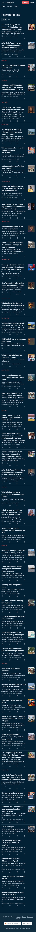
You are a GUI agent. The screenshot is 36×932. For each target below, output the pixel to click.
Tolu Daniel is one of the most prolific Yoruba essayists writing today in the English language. (13, 309)
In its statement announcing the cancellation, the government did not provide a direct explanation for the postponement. (13, 574)
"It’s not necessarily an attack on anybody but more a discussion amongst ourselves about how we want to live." (12, 289)
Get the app (27, 923)
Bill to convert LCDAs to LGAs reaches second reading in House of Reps (12, 809)
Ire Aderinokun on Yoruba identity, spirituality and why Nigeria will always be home (12, 110)
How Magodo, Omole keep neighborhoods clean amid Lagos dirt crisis (11, 132)
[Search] (33, 19)
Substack (9, 928)
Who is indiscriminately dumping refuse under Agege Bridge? (12, 494)
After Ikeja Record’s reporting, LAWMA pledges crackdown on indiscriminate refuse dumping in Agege (13, 472)
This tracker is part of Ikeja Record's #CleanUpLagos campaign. (12, 590)
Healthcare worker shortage (12, 793)
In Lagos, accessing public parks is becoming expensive (12, 650)
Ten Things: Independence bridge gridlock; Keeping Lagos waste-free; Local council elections (13, 755)
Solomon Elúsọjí (14, 118)
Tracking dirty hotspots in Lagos (11, 586)
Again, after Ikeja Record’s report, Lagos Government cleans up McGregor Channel (12, 395)
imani (14, 799)
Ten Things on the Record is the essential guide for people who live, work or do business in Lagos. (12, 760)
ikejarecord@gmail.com (17, 819)
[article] (18, 32)
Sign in (32, 2)
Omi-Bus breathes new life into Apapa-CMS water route (13, 686)
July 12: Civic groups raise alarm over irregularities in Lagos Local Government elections (11, 454)
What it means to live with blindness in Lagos (11, 356)
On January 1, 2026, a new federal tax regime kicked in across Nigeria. (13, 212)
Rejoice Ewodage (17, 745)
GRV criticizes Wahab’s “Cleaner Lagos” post (10, 860)
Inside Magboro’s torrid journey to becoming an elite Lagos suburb (12, 737)
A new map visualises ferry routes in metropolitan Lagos (12, 634)
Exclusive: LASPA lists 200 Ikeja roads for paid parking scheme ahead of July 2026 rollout (12, 87)
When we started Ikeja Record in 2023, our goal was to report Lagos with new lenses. (12, 383)
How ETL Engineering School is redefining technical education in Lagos (13, 718)
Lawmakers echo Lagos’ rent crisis (12, 701)
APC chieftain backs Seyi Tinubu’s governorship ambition (11, 843)
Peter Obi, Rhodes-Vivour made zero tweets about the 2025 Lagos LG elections (12, 436)
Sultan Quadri (16, 444)
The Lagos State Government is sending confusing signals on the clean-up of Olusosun (12, 267)
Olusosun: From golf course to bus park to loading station (13, 552)
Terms (24, 917)
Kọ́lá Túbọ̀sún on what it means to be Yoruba (13, 340)
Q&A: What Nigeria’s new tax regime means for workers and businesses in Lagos (13, 206)
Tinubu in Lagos (7, 827)
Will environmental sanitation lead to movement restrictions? (13, 150)
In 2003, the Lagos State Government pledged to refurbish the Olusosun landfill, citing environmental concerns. (13, 556)
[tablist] (6, 19)
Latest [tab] (4, 19)
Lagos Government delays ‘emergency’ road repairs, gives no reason (11, 569)
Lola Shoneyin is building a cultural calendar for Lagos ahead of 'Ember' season (11, 512)
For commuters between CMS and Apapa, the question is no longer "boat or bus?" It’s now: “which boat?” (13, 690)
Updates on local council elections (10, 670)
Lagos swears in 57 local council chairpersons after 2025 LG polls (11, 417)
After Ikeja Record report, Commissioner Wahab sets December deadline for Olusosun (11, 45)
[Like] (2, 56)
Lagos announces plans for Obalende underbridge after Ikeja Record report (12, 245)
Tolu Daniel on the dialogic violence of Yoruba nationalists (13, 304)
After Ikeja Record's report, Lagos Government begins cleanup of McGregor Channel (13, 777)
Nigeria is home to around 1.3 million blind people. (13, 361)
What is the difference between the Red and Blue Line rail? (13, 530)
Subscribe (25, 2)
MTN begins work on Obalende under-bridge (13, 66)
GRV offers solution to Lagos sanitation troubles (12, 894)
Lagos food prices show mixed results (13, 878)
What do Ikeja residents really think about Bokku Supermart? (13, 324)
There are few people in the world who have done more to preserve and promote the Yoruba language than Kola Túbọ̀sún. (13, 345)
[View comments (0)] (10, 38)
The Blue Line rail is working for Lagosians (12, 602)
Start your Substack (13, 923)
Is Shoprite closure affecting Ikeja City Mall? (12, 167)
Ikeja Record (16, 386)
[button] (3, 6)
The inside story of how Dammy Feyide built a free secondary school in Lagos (11, 27)
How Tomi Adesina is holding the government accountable (12, 284)
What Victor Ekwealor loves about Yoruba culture (12, 228)
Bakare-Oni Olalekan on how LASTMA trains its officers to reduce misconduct (12, 188)
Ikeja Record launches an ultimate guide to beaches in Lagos (12, 377)
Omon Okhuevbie (13, 36)
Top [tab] (9, 19)
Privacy (19, 917)
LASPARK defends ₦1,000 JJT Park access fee (13, 618)
